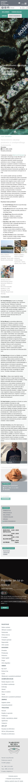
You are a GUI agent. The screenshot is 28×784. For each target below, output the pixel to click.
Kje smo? (4, 668)
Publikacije (5, 715)
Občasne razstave (7, 630)
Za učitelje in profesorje (8, 684)
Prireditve (4, 650)
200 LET (4, 726)
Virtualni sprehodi (6, 639)
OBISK (4, 665)
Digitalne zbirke (6, 702)
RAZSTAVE (6, 550)
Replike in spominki (7, 713)
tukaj (6, 603)
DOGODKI (5, 647)
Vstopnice (4, 723)
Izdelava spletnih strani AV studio (14, 781)
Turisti (3, 694)
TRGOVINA (5, 708)
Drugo (3, 660)
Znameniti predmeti (7, 705)
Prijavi (5, 607)
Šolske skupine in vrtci (8, 682)
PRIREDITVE (7, 510)
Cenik (3, 673)
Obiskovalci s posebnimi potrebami (11, 676)
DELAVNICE (5, 12)
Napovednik (5, 642)
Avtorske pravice (13, 776)
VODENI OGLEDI (16, 12)
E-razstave (4, 637)
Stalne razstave (6, 627)
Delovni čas (5, 671)
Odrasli (4, 689)
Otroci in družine (6, 692)
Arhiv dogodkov (15, 16)
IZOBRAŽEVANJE (7, 679)
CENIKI (5, 554)
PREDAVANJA (7, 512)
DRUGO (4, 16)
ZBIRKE (4, 699)
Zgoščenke (5, 720)
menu (22, 4)
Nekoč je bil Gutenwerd (18, 155)
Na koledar (5, 498)
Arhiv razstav (5, 644)
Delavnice (4, 655)
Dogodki (2, 136)
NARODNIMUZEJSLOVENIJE (4, 3)
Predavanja (5, 653)
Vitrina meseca (6, 634)
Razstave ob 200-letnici (8, 729)
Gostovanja (5, 632)
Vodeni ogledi (5, 658)
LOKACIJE (6, 552)
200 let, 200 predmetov (8, 731)
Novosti (4, 710)
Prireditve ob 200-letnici (8, 734)
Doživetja (4, 687)
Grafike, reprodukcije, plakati (9, 718)
